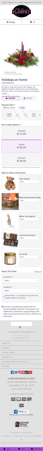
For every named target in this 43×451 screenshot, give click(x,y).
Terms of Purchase (22, 443)
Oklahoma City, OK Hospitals (21, 432)
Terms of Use (36, 443)
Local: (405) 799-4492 (21, 389)
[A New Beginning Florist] (21, 17)
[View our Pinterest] (23, 373)
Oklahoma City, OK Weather (12, 436)
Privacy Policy (7, 443)
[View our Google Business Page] (16, 373)
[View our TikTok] (26, 373)
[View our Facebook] (12, 373)
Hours (37, 449)
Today (22, 108)
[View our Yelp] (30, 373)
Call (7, 449)
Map (22, 449)
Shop (12, 22)
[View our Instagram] (19, 373)
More (4, 93)
